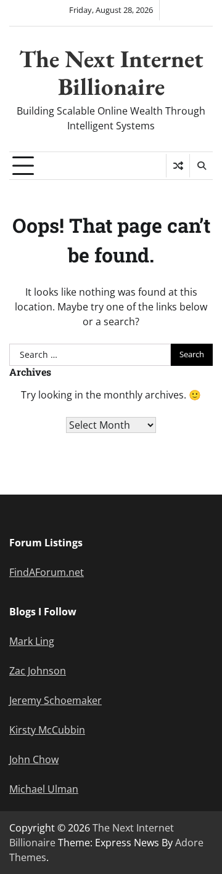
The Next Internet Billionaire (111, 72)
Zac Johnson (37, 671)
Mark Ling (31, 641)
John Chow (34, 759)
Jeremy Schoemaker (55, 700)
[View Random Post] (177, 165)
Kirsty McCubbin (47, 730)
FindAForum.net (46, 572)
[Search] (201, 165)
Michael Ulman (43, 789)
